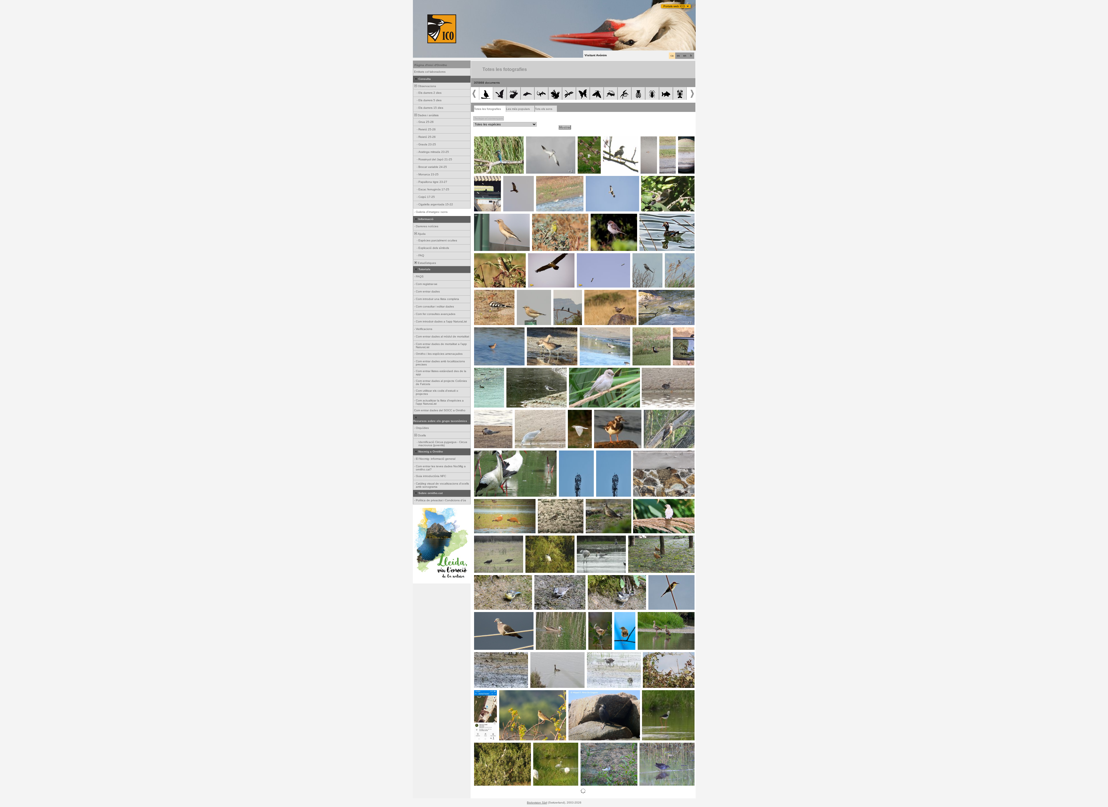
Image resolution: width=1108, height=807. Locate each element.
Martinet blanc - (545, 746)
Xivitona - (588, 746)
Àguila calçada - (598, 179)
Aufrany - (584, 256)
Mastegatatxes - (654, 179)
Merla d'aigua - (650, 293)
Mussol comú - (486, 179)
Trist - (620, 615)
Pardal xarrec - (588, 141)
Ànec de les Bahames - (553, 615)
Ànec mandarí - (651, 217)
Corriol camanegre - (490, 655)
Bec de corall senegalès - (662, 655)
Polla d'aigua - (652, 371)
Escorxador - (485, 256)
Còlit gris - (483, 217)
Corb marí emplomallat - (586, 693)
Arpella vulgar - (515, 179)
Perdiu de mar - (667, 141)
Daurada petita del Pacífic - (646, 332)
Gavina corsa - (526, 413)
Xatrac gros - (536, 139)
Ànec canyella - (486, 502)
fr (691, 55)
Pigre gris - (588, 330)
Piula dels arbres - (513, 693)
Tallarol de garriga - (597, 616)
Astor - (609, 139)
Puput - (481, 293)
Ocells (421, 435)
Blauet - (481, 139)
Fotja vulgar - (485, 371)
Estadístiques (426, 262)
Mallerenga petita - (602, 578)
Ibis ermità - (484, 538)
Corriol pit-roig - (550, 502)
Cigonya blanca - (487, 453)
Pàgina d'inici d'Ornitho (430, 65)
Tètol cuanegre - (487, 330)
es (678, 55)
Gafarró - (540, 217)
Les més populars (518, 108)
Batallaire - (686, 141)
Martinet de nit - (538, 538)
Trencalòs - (537, 256)
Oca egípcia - (648, 615)
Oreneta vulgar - (646, 453)
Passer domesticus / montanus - (657, 502)
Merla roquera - (596, 293)
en (684, 55)
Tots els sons (543, 108)
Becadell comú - (680, 332)
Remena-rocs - (606, 413)
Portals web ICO (674, 6)
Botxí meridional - (646, 256)
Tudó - (480, 615)
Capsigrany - (601, 217)
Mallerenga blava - (488, 578)
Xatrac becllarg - (487, 413)
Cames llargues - (655, 693)
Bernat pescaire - (488, 746)
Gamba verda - (518, 371)
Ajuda (421, 233)
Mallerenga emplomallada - (554, 578)
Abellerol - (657, 578)
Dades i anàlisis (428, 115)
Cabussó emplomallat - (649, 143)
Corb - (559, 293)
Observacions (426, 86)
